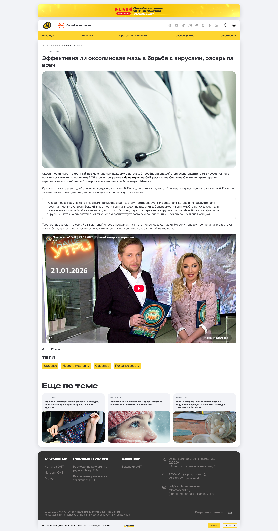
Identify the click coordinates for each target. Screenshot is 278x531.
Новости (87, 35)
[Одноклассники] (203, 25)
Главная (46, 45)
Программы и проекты (133, 35)
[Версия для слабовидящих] (234, 25)
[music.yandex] (216, 25)
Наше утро (131, 177)
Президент (49, 35)
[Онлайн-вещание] (139, 10)
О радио (50, 478)
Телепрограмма (184, 35)
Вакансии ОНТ (132, 466)
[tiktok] (183, 25)
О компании (228, 35)
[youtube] (176, 25)
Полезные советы (127, 366)
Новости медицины (76, 366)
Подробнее (129, 525)
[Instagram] (190, 25)
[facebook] (210, 25)
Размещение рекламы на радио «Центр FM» (90, 468)
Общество (102, 366)
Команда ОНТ (54, 466)
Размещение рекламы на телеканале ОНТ (90, 478)
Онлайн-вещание (78, 25)
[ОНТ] (47, 25)
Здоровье (50, 366)
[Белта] (228, 512)
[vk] (196, 25)
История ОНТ (54, 472)
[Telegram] (170, 25)
